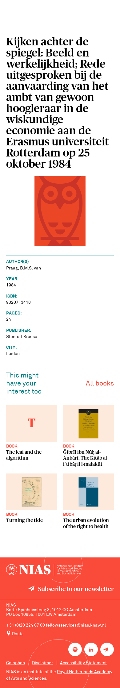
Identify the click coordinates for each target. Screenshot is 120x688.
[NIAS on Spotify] (75, 649)
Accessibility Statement (83, 663)
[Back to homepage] (44, 570)
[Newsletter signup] (107, 649)
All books (100, 383)
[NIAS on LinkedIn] (91, 649)
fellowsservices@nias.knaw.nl (76, 625)
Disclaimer (42, 663)
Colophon (15, 663)
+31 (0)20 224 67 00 (25, 625)
